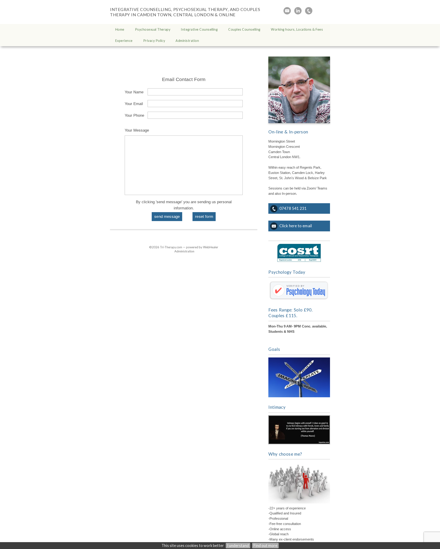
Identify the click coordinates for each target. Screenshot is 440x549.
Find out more (265, 545)
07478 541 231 (293, 208)
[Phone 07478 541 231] (308, 10)
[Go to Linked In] (297, 10)
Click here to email (295, 225)
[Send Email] (287, 10)
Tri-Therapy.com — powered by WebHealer (189, 247)
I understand (238, 545)
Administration (184, 251)
